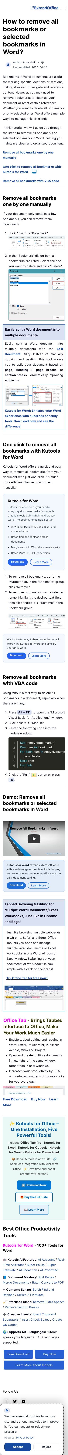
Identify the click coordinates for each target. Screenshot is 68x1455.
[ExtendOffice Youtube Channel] (23, 1401)
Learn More (41, 562)
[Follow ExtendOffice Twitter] (15, 1401)
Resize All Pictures (30, 1295)
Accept (18, 1447)
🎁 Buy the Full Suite (34, 1197)
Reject (46, 1447)
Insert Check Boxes (35, 1319)
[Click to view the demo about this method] (32, 172)
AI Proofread (49, 1270)
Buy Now (38, 1099)
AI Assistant (46, 1259)
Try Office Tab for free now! (27, 978)
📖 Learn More (34, 1209)
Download (17, 561)
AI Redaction (28, 1270)
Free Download (15, 1099)
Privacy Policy (25, 1437)
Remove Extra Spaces (48, 1302)
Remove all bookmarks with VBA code (31, 181)
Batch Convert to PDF (48, 1282)
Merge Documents (16, 1282)
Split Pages (46, 1277)
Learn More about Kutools (34, 1365)
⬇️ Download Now (34, 1185)
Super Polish (36, 1265)
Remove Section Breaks (22, 1307)
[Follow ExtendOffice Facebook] (6, 1401)
